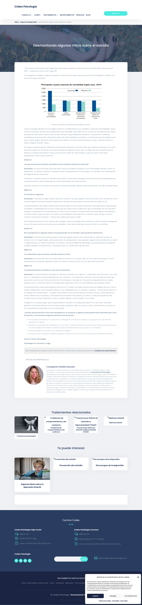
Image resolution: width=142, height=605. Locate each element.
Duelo (52, 583)
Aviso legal (123, 601)
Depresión (69, 583)
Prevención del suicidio (71, 465)
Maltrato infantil (115, 423)
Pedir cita (115, 13)
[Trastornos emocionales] (26, 424)
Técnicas (80, 15)
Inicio (16, 22)
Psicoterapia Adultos (83, 583)
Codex (37, 15)
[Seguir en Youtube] (25, 561)
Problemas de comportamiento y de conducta (56, 430)
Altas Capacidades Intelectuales (35, 583)
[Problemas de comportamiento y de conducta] (56, 421)
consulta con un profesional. (105, 351)
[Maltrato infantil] (116, 418)
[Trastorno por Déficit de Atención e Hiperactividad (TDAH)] (86, 421)
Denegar (113, 596)
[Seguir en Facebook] (16, 561)
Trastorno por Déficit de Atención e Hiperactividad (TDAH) (86, 430)
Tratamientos (49, 15)
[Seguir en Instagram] (29, 561)
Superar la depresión (28, 22)
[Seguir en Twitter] (21, 561)
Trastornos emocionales (26, 436)
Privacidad (115, 601)
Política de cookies (105, 601)
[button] (138, 577)
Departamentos (67, 15)
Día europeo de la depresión (110, 465)
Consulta (26, 15)
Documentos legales (81, 595)
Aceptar (95, 596)
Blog (88, 15)
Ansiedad (60, 583)
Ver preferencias (131, 596)
